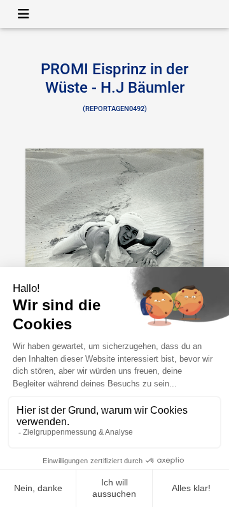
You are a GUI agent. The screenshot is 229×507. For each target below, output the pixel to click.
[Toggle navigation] (23, 14)
